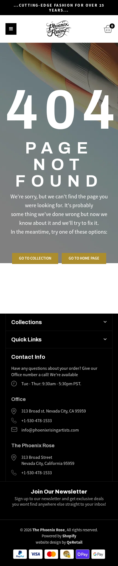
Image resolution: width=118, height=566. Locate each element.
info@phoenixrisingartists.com (50, 430)
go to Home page (84, 258)
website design (48, 542)
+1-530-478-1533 (36, 421)
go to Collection (35, 258)
